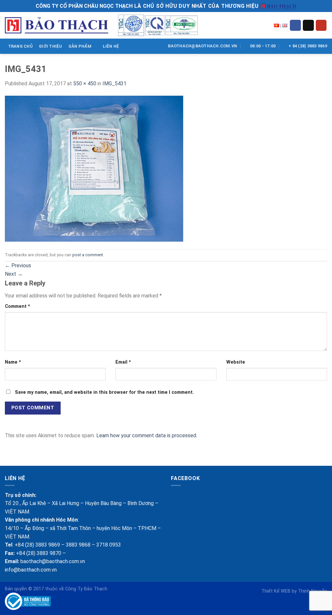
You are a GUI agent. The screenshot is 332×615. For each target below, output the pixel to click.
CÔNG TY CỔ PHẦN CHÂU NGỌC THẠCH (84, 6)
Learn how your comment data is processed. (146, 435)
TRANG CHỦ (20, 46)
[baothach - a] (56, 25)
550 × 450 (84, 83)
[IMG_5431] (94, 168)
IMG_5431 (114, 83)
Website (235, 362)
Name (13, 362)
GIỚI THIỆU (50, 46)
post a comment (87, 254)
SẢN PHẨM (79, 46)
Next (14, 274)
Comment (17, 306)
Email (123, 362)
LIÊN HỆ (111, 46)
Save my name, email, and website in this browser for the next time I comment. (104, 392)
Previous (18, 265)
